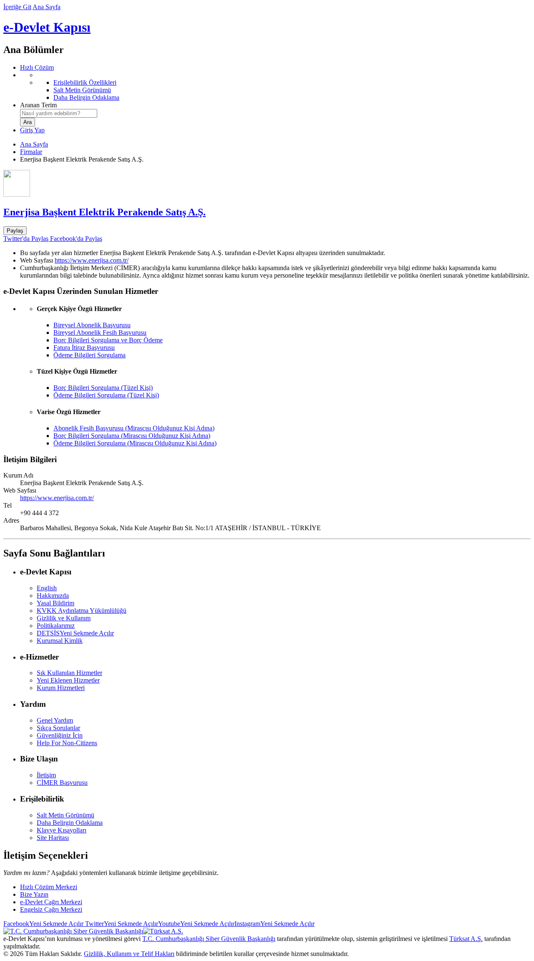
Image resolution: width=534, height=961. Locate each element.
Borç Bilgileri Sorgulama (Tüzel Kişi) (103, 387)
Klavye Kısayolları (61, 830)
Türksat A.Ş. (466, 938)
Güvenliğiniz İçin (60, 735)
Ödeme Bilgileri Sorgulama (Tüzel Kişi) (106, 395)
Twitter (120, 923)
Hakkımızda (53, 595)
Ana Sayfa (46, 6)
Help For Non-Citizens (67, 742)
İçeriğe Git (17, 6)
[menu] (275, 86)
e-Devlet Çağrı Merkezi (51, 901)
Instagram (274, 923)
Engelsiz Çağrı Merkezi (51, 909)
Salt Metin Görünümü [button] (65, 815)
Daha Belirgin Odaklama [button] (70, 822)
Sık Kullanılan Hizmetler (69, 672)
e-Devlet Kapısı (47, 27)
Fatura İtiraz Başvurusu (84, 347)
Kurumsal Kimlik (60, 640)
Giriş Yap (32, 130)
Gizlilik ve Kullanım (64, 618)
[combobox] (58, 113)
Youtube (196, 923)
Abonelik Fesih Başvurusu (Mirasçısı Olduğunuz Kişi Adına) (133, 428)
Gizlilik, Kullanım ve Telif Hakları (129, 953)
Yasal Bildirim (55, 603)
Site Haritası (53, 837)
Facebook (43, 923)
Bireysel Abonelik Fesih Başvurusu (99, 332)
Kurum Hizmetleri (61, 687)
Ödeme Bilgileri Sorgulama (89, 355)
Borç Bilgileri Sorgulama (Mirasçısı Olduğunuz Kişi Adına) (131, 435)
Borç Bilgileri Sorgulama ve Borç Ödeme (108, 340)
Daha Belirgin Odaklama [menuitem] (86, 97)
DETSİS (75, 633)
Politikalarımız (56, 625)
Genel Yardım (55, 720)
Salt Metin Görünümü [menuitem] (82, 90)
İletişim (46, 775)
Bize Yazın (34, 894)
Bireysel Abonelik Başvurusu (92, 325)
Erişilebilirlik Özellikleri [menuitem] (84, 82)
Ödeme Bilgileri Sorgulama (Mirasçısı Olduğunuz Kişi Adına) (135, 443)
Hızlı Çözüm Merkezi (48, 886)
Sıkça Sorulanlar (58, 727)
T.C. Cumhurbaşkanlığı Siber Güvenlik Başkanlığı (208, 938)
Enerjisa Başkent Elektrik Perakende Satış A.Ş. (104, 212)
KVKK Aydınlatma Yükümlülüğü (81, 610)
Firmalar (31, 151)
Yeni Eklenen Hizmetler (68, 680)
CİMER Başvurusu (62, 782)
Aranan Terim (38, 105)
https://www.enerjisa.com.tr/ (91, 260)
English (47, 588)
